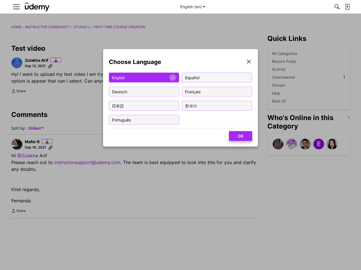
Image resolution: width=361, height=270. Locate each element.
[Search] (337, 7)
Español (192, 77)
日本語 (118, 105)
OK (240, 136)
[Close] (248, 62)
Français (193, 91)
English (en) (191, 6)
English (118, 77)
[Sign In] (347, 7)
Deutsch (119, 91)
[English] (37, 7)
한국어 (191, 105)
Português (121, 119)
